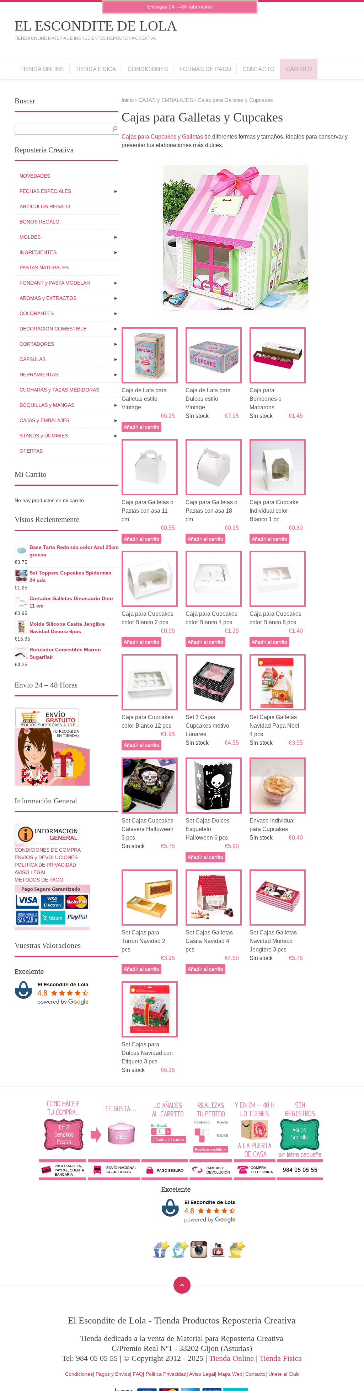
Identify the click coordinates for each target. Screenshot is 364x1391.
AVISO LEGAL (31, 872)
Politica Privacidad (166, 1374)
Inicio (128, 100)
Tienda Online (42, 69)
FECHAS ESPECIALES (45, 191)
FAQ (138, 1374)
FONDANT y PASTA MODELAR (55, 283)
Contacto (258, 69)
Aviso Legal (202, 1374)
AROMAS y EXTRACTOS (48, 298)
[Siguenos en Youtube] (218, 1256)
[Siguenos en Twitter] (180, 1256)
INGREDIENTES (38, 252)
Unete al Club (283, 1374)
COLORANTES (37, 313)
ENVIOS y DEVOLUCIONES (46, 857)
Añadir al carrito (141, 427)
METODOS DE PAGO (39, 880)
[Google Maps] (237, 1256)
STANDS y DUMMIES (44, 435)
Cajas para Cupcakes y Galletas (162, 137)
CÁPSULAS (33, 359)
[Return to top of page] (182, 1285)
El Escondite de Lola (96, 26)
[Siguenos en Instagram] (199, 1256)
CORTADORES (37, 344)
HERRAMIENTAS (39, 374)
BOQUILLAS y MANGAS (47, 405)
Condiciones (148, 69)
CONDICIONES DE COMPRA (48, 850)
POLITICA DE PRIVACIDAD (45, 865)
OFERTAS (31, 451)
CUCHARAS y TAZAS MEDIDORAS (59, 390)
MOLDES (30, 237)
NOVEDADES (35, 176)
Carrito (299, 69)
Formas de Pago (205, 69)
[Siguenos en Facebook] (161, 1256)
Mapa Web (230, 1374)
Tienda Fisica (95, 69)
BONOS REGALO (39, 222)
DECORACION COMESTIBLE (53, 328)
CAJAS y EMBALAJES (165, 100)
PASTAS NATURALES (44, 267)
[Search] (113, 129)
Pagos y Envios (113, 1374)
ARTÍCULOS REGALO (45, 206)
